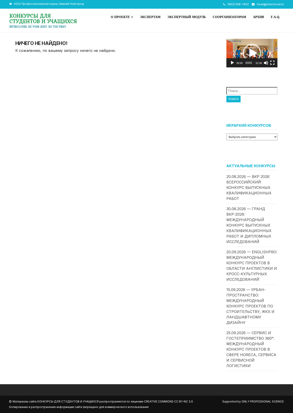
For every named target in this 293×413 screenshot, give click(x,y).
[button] (252, 53)
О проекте (121, 17)
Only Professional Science (262, 401)
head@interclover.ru (270, 4)
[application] (251, 53)
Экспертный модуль (186, 17)
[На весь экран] (272, 63)
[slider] (249, 63)
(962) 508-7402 (238, 4)
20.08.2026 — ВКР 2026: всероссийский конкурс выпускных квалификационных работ (248, 187)
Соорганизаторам (229, 17)
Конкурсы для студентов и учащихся (43, 18)
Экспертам (150, 17)
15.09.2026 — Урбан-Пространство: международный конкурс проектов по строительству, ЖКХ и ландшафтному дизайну (250, 306)
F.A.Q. (275, 17)
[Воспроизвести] (232, 63)
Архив (258, 17)
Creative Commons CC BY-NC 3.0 (168, 401)
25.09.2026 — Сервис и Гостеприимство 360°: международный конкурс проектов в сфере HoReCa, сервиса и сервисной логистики (251, 349)
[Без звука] (266, 63)
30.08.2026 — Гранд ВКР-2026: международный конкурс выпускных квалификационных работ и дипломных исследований (248, 225)
